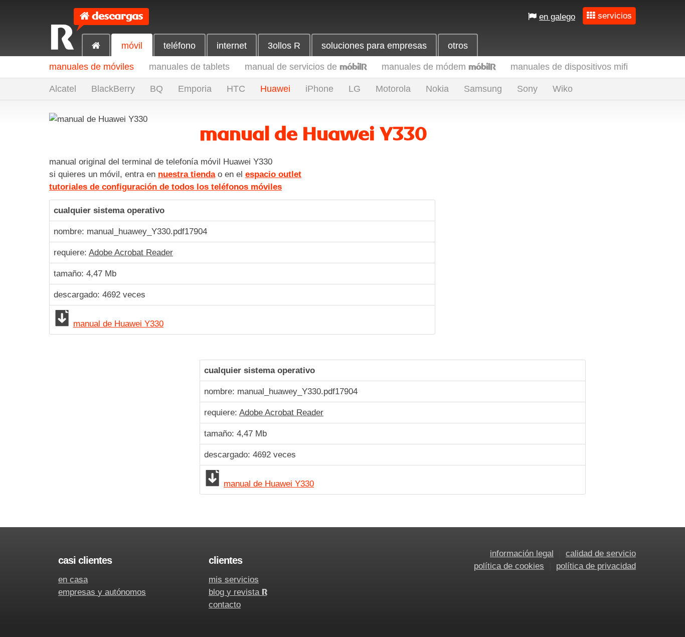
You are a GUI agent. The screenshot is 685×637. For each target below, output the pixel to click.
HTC (236, 89)
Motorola (393, 89)
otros (458, 46)
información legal (522, 553)
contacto (225, 604)
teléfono (179, 46)
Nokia (437, 89)
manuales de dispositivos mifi (569, 67)
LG (355, 89)
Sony (527, 89)
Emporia (195, 89)
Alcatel (62, 89)
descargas (117, 16)
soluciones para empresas (374, 46)
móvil (131, 46)
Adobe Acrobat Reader (131, 252)
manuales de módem (438, 67)
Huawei (275, 89)
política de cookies (509, 566)
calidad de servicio (601, 553)
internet (232, 46)
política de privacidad (596, 566)
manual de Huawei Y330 (118, 324)
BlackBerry (113, 89)
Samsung (483, 89)
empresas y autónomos (102, 592)
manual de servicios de (306, 67)
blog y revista (238, 592)
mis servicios (234, 579)
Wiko (563, 89)
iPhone (319, 89)
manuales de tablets (189, 67)
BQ (156, 89)
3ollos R (284, 46)
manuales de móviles (91, 67)
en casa (73, 579)
